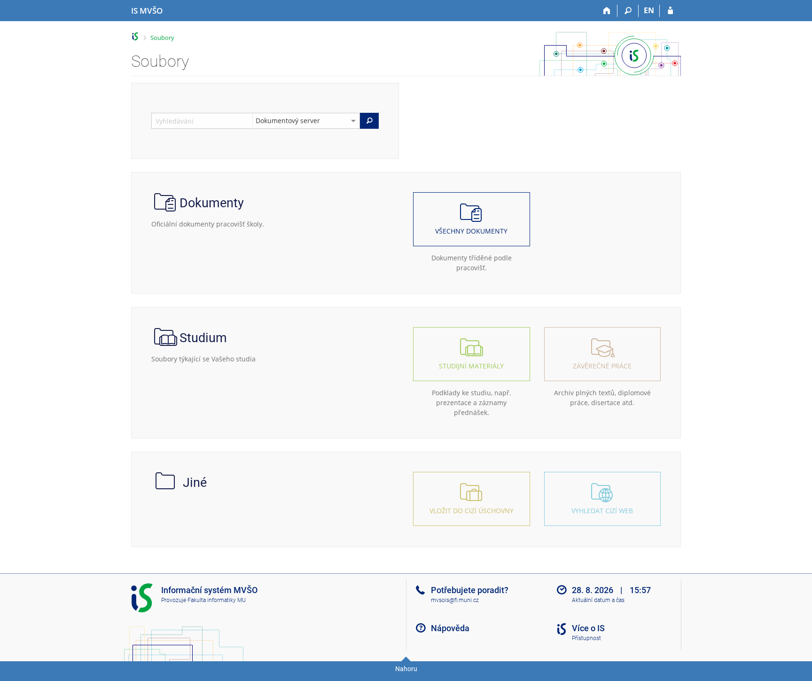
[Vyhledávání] (628, 11)
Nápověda (450, 628)
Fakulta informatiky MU (216, 600)
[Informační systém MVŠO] (135, 36)
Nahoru (406, 669)
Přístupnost (586, 638)
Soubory (162, 37)
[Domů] (606, 11)
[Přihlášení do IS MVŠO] (670, 11)
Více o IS (588, 628)
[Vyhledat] (369, 121)
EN (649, 10)
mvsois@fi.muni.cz (455, 600)
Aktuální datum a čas (598, 600)
